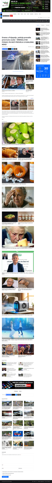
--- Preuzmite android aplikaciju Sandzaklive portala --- (18, 71)
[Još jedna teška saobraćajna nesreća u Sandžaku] (21, 369)
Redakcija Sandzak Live (5, 46)
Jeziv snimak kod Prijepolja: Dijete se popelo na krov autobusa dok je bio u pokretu (17, 448)
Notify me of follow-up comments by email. (8, 473)
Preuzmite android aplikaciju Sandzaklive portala (18, 380)
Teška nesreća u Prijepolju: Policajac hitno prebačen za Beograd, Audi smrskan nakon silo (29, 438)
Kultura (34, 20)
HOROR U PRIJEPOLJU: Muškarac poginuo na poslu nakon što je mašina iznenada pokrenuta (17, 438)
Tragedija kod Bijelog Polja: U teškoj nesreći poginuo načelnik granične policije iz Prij (29, 427)
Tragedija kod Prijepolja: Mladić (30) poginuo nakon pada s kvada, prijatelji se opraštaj (6, 427)
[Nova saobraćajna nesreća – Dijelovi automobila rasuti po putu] (29, 413)
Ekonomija (20, 20)
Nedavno (38, 25)
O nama (46, 481)
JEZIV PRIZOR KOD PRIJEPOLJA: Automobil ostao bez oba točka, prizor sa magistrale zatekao (6, 408)
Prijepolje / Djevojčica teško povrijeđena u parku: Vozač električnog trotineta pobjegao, (28, 408)
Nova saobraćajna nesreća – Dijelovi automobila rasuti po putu (28, 417)
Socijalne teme (30, 20)
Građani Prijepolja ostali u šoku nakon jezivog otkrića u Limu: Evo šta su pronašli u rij (17, 408)
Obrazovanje (23, 20)
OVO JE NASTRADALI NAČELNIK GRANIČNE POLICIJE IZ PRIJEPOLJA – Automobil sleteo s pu (17, 427)
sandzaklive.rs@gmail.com (41, 481)
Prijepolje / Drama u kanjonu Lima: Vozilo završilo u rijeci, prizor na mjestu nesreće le (17, 418)
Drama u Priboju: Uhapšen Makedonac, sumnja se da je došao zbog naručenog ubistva (45, 56)
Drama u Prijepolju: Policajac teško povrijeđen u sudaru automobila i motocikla (6, 448)
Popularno (42, 25)
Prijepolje (16, 391)
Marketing (48, 481)
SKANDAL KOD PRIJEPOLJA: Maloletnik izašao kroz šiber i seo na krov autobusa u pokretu (28, 448)
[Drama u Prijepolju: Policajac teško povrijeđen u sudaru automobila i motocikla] (7, 443)
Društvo (14, 20)
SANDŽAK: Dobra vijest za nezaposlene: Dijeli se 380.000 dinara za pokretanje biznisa (28, 375)
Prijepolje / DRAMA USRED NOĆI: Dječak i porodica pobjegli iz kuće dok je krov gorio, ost (6, 438)
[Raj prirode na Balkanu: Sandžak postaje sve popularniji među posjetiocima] (4, 375)
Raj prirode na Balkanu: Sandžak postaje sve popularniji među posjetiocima (11, 375)
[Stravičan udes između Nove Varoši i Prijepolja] (7, 413)
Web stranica (20, 468)
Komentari (47, 25)
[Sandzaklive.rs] (7, 16)
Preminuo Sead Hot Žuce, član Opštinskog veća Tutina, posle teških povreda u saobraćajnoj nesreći (45, 42)
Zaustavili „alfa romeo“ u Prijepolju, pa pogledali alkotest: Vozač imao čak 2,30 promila (12, 363)
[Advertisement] (18, 29)
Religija (27, 20)
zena (20, 391)
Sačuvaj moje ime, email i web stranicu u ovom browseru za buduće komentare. (13, 471)
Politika (11, 20)
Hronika (17, 20)
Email (3, 468)
